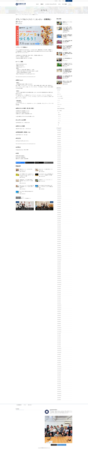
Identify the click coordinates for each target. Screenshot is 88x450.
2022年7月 (59, 222)
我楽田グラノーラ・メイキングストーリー (46, 179)
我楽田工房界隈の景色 (60, 108)
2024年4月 (59, 187)
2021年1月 (59, 253)
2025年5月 (59, 161)
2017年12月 (59, 327)
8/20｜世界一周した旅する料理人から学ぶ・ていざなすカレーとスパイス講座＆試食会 (46, 186)
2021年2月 (59, 251)
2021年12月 (59, 231)
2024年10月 (59, 175)
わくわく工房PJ (59, 96)
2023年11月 (59, 198)
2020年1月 (59, 278)
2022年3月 (59, 224)
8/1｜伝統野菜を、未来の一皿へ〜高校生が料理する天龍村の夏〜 (67, 53)
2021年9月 (59, 237)
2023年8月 (59, 202)
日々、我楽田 (59, 110)
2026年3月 (59, 140)
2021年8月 (59, 239)
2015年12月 (59, 366)
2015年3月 (59, 385)
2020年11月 (59, 257)
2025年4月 (59, 163)
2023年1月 (59, 214)
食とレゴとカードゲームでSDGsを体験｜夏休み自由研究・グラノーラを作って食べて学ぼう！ (27, 186)
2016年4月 (59, 358)
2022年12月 (59, 216)
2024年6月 (59, 183)
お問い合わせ (69, 0)
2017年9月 (59, 333)
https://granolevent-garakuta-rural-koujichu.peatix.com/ (25, 76)
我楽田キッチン (29, 198)
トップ (58, 102)
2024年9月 (59, 177)
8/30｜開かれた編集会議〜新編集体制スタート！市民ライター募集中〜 (67, 35)
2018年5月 (59, 319)
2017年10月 (59, 331)
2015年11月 (59, 368)
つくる (58, 92)
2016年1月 (59, 364)
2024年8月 (59, 179)
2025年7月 (59, 157)
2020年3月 (59, 274)
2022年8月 (59, 220)
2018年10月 (59, 309)
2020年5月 (59, 270)
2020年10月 (59, 259)
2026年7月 (59, 132)
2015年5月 (59, 381)
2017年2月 (59, 344)
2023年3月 (59, 212)
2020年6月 (59, 268)
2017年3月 (59, 342)
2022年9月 (59, 218)
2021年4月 (59, 247)
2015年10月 (59, 370)
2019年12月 (59, 280)
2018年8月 (59, 313)
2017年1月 (59, 346)
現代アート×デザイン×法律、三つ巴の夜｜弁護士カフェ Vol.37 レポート (67, 82)
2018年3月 (59, 323)
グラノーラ (23, 198)
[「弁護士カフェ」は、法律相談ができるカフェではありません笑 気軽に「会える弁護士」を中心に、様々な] (58, 429)
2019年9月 (59, 286)
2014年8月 (59, 399)
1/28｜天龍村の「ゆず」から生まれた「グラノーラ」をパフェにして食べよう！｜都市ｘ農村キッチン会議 (26, 175)
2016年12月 (59, 348)
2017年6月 (59, 340)
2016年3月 (59, 360)
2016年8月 (59, 354)
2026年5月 (59, 136)
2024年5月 (59, 185)
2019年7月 (59, 290)
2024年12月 (59, 171)
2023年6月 (59, 206)
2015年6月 (59, 379)
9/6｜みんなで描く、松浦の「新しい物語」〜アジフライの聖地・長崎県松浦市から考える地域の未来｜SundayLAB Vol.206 (67, 29)
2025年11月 (59, 148)
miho (59, 112)
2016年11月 (59, 350)
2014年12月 (59, 391)
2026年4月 (59, 138)
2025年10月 (59, 150)
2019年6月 (59, 292)
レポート (59, 120)
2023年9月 (59, 200)
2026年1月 (59, 144)
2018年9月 (59, 311)
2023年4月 (59, 210)
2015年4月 (59, 383)
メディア (59, 116)
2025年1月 (59, 169)
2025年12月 (59, 146)
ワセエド (58, 106)
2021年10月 (59, 235)
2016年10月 (59, 352)
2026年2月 (59, 142)
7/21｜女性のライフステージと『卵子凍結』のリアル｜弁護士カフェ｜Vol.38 (67, 64)
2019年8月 (59, 288)
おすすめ (58, 90)
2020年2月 (59, 276)
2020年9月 (59, 261)
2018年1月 (59, 325)
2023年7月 (59, 204)
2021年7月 (59, 241)
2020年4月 (59, 272)
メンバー (59, 118)
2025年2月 (59, 167)
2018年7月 (59, 315)
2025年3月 (59, 165)
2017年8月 (59, 335)
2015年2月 (59, 387)
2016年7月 (59, 356)
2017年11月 (59, 329)
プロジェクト (59, 104)
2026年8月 (59, 130)
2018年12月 (59, 305)
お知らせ (59, 114)
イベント (22, 197)
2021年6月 (59, 243)
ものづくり (59, 94)
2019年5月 (59, 294)
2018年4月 (59, 321)
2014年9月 (59, 397)
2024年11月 (59, 173)
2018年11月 (59, 307)
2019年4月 (59, 296)
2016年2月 (59, 362)
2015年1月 (59, 389)
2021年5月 (59, 245)
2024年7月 (59, 181)
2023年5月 (59, 208)
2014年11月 (59, 393)
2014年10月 (59, 395)
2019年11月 (59, 282)
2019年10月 (59, 284)
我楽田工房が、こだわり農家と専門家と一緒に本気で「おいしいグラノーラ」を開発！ (26, 180)
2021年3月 (59, 249)
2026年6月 (59, 134)
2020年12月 (59, 255)
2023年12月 (59, 196)
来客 (58, 122)
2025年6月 (59, 159)
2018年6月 (59, 317)
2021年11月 (59, 233)
